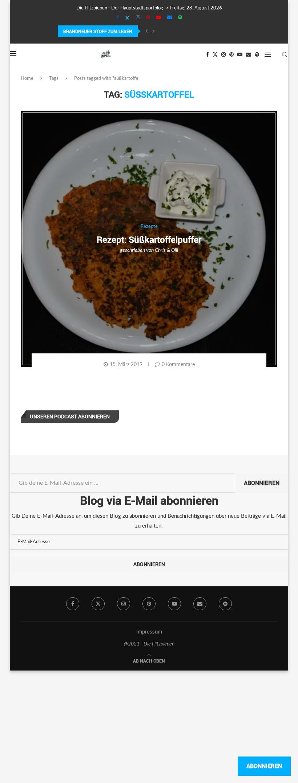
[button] (146, 31)
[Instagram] (138, 18)
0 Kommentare (178, 364)
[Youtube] (158, 18)
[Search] (284, 54)
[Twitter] (127, 18)
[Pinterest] (148, 18)
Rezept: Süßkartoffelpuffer (149, 239)
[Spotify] (180, 18)
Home (27, 78)
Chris (160, 250)
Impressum (149, 632)
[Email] (169, 18)
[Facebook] (117, 18)
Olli (174, 250)
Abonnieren (261, 483)
